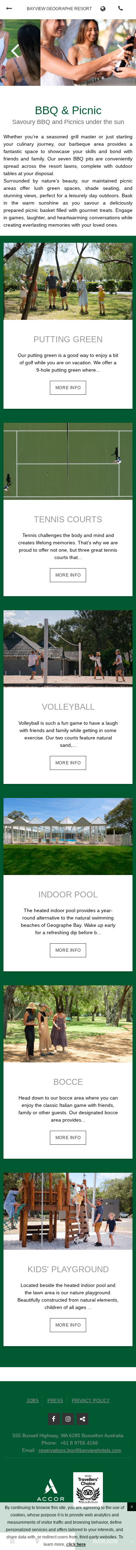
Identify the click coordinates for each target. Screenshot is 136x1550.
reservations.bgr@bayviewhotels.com (80, 1450)
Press (55, 1400)
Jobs (33, 1400)
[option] (68, 52)
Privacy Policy (91, 1400)
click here (76, 1544)
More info (68, 387)
